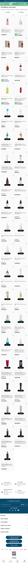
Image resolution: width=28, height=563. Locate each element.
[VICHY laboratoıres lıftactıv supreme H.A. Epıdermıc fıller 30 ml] (21, 21)
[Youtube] (18, 510)
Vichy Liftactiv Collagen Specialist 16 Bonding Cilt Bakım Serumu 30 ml (20, 99)
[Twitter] (12, 510)
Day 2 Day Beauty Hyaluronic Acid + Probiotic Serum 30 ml (6, 53)
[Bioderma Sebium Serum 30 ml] (7, 90)
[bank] (14, 549)
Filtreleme (22, 12)
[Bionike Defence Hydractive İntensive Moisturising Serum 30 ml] (7, 21)
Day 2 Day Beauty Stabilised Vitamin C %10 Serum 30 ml (20, 53)
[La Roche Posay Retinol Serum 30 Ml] (21, 67)
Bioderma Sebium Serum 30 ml (6, 99)
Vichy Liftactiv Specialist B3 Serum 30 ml (7, 76)
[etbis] (14, 553)
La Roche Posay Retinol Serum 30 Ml (20, 76)
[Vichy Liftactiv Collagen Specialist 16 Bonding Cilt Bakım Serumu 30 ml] (21, 90)
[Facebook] (9, 510)
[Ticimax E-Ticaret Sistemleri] (14, 558)
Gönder (22, 504)
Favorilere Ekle (13, 15)
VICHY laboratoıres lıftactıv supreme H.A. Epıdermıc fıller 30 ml (20, 31)
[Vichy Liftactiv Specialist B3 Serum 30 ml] (7, 67)
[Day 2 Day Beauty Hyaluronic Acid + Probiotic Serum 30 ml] (7, 44)
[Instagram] (15, 510)
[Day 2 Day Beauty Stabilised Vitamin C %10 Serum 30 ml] (21, 44)
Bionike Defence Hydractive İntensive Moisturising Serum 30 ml (6, 31)
